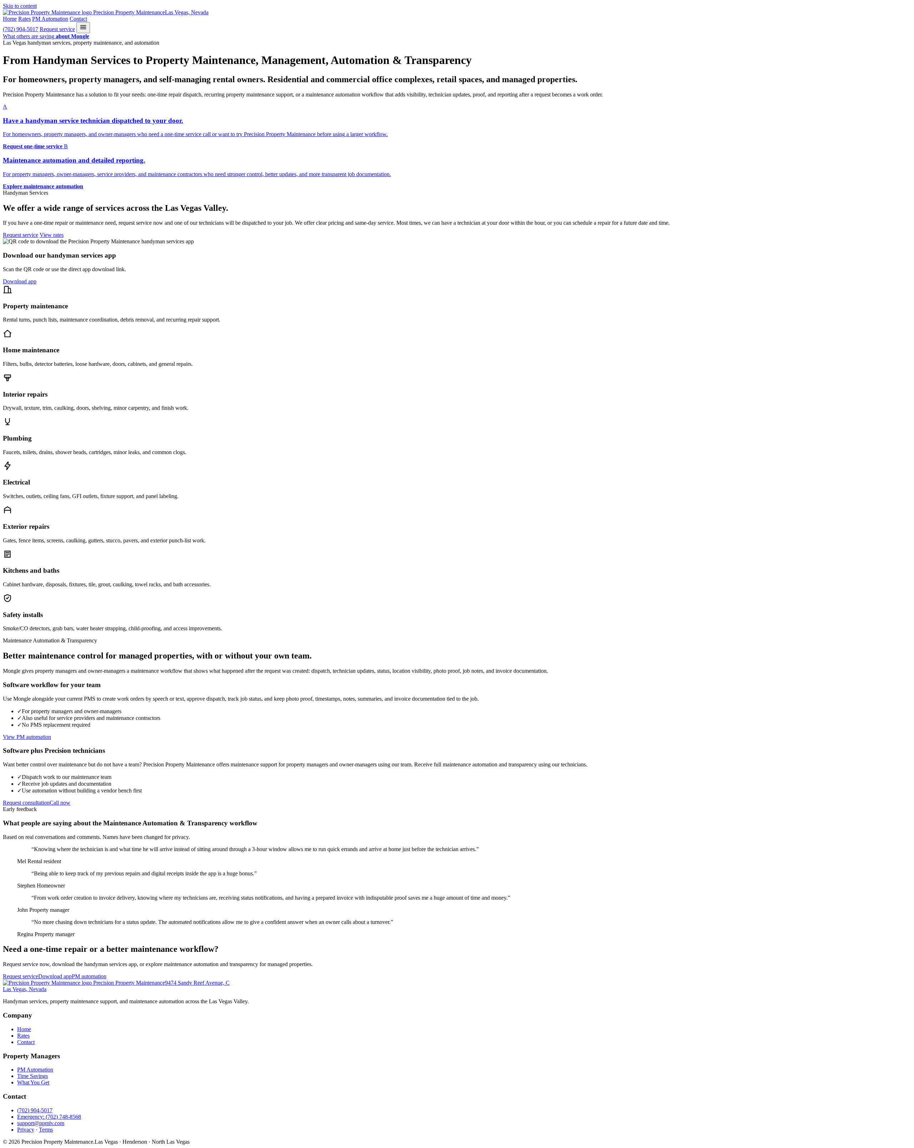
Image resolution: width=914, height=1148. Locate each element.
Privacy (25, 1130)
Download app (19, 281)
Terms (46, 1130)
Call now (60, 803)
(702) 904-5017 (20, 29)
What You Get (33, 1082)
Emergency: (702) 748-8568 (49, 1117)
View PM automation (27, 737)
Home (10, 19)
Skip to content (20, 6)
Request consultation (26, 803)
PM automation (89, 976)
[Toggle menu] (83, 27)
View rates (52, 235)
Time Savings (32, 1076)
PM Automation (50, 19)
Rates (24, 19)
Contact (78, 19)
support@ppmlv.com (40, 1123)
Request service (57, 29)
